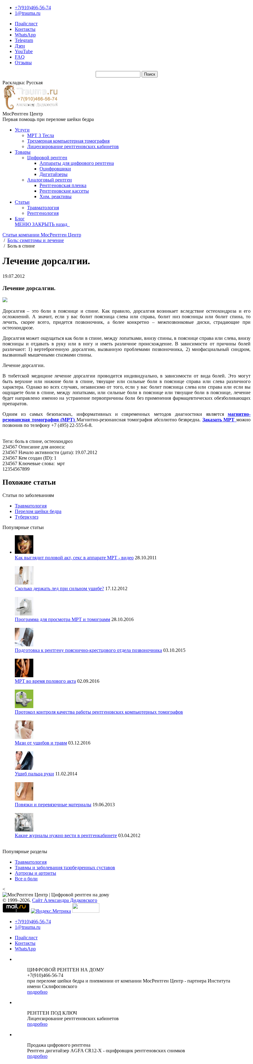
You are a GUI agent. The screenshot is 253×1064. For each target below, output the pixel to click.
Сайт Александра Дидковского (64, 900)
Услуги (22, 129)
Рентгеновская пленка (62, 185)
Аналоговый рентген (49, 179)
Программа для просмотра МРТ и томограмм (62, 619)
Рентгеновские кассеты (64, 191)
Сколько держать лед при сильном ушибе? (59, 588)
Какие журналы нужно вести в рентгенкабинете (66, 835)
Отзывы (23, 62)
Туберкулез (26, 516)
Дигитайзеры (53, 174)
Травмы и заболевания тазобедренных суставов (65, 867)
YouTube (24, 51)
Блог (20, 218)
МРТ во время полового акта (45, 681)
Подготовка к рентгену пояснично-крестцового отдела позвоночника (88, 650)
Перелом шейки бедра (38, 511)
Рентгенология (43, 213)
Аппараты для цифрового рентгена (76, 163)
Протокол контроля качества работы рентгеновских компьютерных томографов (99, 712)
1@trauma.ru (27, 13)
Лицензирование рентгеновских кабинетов (73, 146)
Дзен (20, 45)
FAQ (20, 57)
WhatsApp (25, 34)
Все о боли (26, 878)
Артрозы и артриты (35, 873)
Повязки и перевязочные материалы (53, 804)
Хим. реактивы (55, 196)
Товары (23, 152)
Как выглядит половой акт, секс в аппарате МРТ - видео (74, 557)
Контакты (25, 29)
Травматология (43, 207)
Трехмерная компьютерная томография (68, 141)
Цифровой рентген (47, 157)
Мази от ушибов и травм (41, 742)
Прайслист (26, 23)
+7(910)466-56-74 (33, 7)
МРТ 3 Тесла (40, 135)
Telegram (24, 40)
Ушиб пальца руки (34, 773)
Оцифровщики (55, 168)
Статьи (22, 202)
